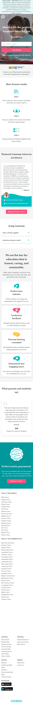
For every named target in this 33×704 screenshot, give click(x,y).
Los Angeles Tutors (7, 585)
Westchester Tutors (7, 578)
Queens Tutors (5, 547)
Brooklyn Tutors (6, 545)
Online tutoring (6, 646)
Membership (5, 642)
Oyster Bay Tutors (6, 561)
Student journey (6, 644)
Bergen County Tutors (8, 576)
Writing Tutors (5, 525)
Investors (4, 670)
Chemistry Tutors (6, 502)
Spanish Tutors (5, 511)
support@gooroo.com (8, 11)
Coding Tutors (5, 506)
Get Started (16, 50)
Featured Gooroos (23, 639)
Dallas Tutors (5, 597)
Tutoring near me (6, 651)
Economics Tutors (6, 514)
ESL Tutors (4, 528)
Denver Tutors (5, 590)
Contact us (20, 665)
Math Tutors (5, 497)
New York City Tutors (7, 543)
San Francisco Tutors (7, 583)
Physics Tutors (5, 504)
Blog (2, 674)
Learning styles (5, 649)
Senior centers (5, 656)
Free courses (5, 639)
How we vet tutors (23, 642)
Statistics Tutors (6, 521)
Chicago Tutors (6, 587)
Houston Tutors (6, 599)
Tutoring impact (6, 677)
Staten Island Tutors (7, 550)
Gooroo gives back (7, 672)
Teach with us (21, 644)
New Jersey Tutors (7, 564)
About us (4, 663)
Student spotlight (6, 665)
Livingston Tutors (6, 573)
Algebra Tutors (5, 516)
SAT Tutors (4, 509)
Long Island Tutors (7, 552)
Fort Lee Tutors (6, 571)
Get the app (5, 654)
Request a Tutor (17, 481)
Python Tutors (5, 535)
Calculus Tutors (6, 518)
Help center (20, 663)
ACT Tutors (4, 530)
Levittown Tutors (6, 554)
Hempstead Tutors (7, 559)
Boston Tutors (5, 580)
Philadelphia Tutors (7, 594)
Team (3, 667)
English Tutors (5, 499)
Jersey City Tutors (6, 566)
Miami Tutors (5, 592)
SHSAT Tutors (5, 532)
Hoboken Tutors (6, 569)
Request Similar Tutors (16, 212)
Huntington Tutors (7, 557)
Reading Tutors (6, 523)
